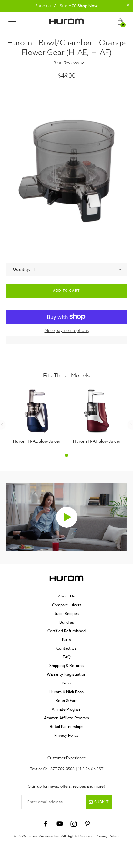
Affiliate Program (66, 709)
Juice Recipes (67, 613)
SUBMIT (101, 802)
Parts (66, 639)
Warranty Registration (66, 674)
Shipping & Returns (66, 665)
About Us (66, 596)
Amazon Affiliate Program (66, 718)
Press (66, 683)
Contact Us (66, 648)
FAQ (67, 657)
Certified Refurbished (66, 631)
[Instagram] (73, 824)
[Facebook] (46, 824)
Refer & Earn (66, 700)
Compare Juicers (66, 604)
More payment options (67, 330)
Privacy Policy (66, 735)
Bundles (66, 622)
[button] (128, 4)
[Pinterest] (87, 824)
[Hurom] (66, 21)
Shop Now (87, 5)
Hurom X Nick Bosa (66, 691)
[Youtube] (59, 824)
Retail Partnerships (66, 726)
